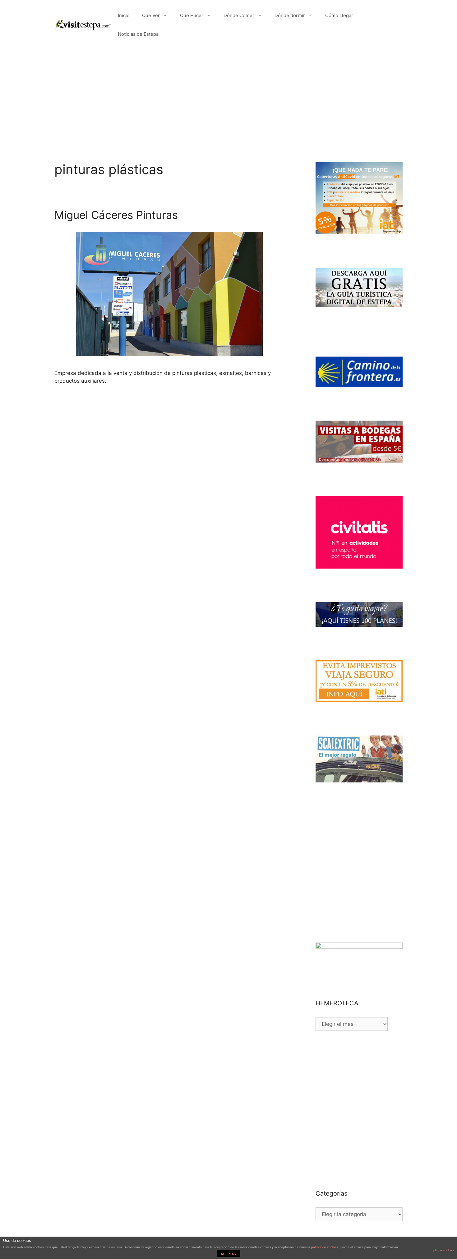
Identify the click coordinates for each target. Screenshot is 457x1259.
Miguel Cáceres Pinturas (116, 214)
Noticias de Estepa (138, 34)
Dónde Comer (239, 15)
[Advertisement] (228, 96)
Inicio (124, 15)
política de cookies (324, 1247)
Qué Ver (151, 15)
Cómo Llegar (339, 15)
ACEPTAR (228, 1254)
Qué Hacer (191, 15)
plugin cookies (443, 1250)
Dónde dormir (290, 15)
